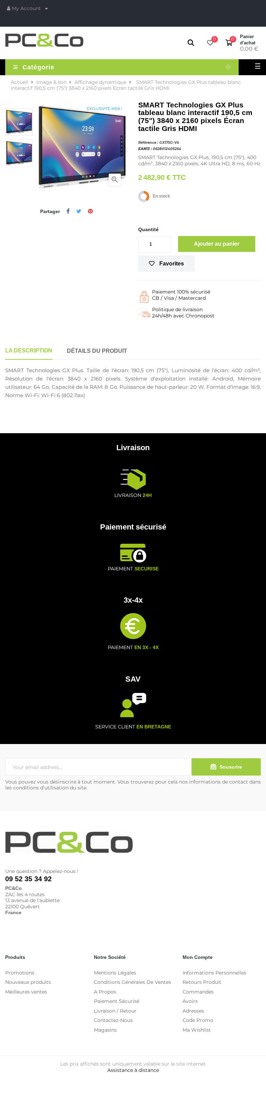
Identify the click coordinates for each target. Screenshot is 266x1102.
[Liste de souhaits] (210, 43)
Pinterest (90, 211)
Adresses (193, 1011)
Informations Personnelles (214, 973)
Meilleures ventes (26, 992)
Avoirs (190, 1001)
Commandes (198, 992)
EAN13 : (145, 149)
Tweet (78, 211)
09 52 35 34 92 (28, 879)
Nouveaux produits (28, 982)
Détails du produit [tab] (97, 351)
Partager (68, 211)
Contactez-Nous (113, 1020)
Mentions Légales (115, 973)
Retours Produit (202, 982)
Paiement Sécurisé (116, 1001)
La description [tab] (28, 350)
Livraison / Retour (115, 1011)
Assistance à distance (133, 1070)
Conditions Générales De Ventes (132, 982)
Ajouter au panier (216, 244)
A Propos (105, 992)
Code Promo (198, 1020)
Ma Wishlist (197, 1030)
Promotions (19, 973)
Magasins (105, 1030)
